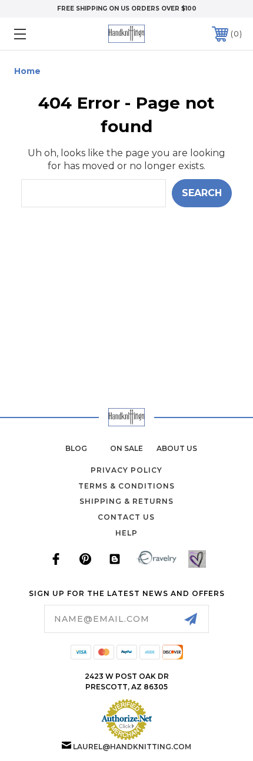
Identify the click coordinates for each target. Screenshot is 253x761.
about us (177, 448)
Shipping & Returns (126, 501)
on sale (126, 448)
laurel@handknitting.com (132, 746)
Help (126, 532)
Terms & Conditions (126, 485)
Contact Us (126, 517)
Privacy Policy (126, 470)
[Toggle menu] (36, 34)
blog (76, 448)
